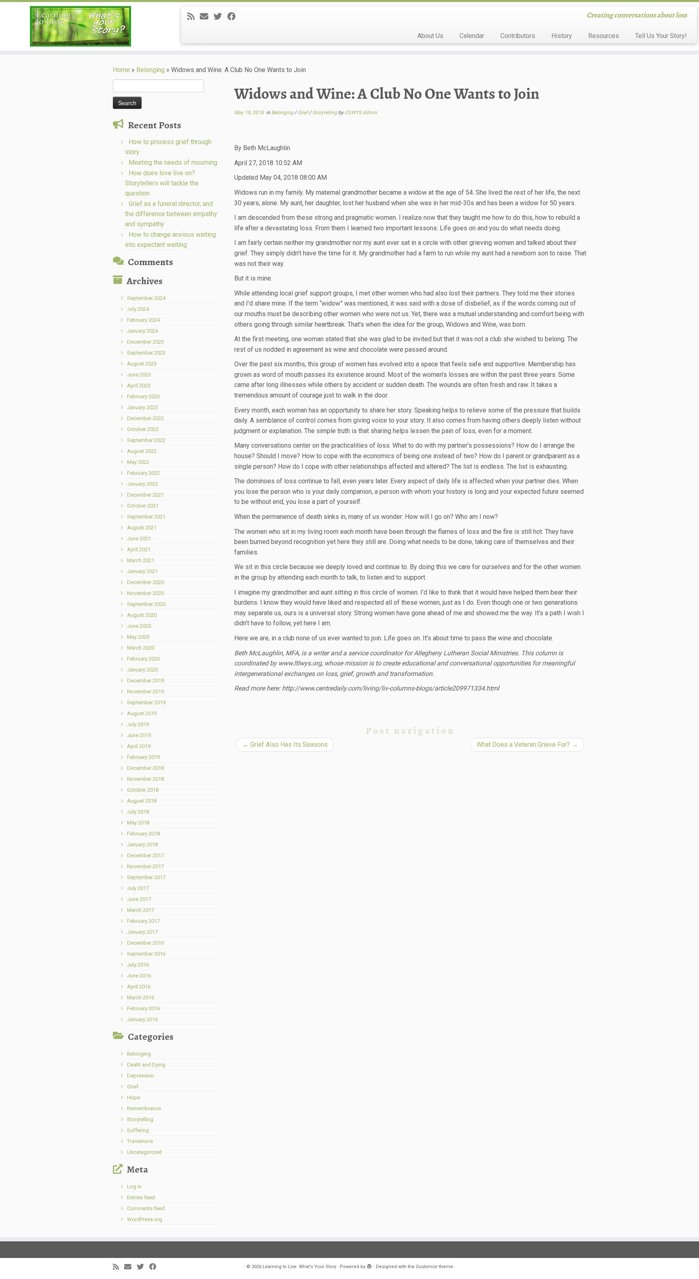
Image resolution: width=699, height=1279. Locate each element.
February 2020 (143, 659)
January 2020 (142, 670)
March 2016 (140, 997)
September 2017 (146, 877)
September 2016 (146, 954)
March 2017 (140, 910)
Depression (140, 1076)
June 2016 (139, 976)
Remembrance (144, 1108)
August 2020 (142, 615)
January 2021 (142, 571)
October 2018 (143, 790)
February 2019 (143, 757)
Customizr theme (434, 1266)
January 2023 (142, 407)
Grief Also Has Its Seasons (285, 744)
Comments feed (146, 1208)
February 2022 (143, 473)
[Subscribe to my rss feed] (193, 16)
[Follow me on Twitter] (220, 16)
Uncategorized (144, 1152)
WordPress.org (144, 1219)
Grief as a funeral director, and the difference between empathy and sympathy (171, 214)
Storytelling (140, 1119)
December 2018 (145, 768)
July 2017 (138, 888)
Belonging (150, 70)
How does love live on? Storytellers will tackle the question (162, 183)
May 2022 (138, 462)
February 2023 (143, 396)
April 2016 (138, 987)
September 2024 (146, 298)
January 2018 (142, 844)
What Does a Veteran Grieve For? (527, 744)
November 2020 (145, 593)
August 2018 (142, 801)
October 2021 (143, 506)
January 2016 (142, 1019)
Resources (603, 36)
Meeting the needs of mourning (173, 162)
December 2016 (145, 943)
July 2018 (138, 812)
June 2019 (139, 735)
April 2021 (138, 549)
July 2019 (138, 724)
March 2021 (140, 560)
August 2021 (142, 528)
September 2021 (146, 517)
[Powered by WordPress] (369, 1265)
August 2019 (142, 713)
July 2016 (138, 965)
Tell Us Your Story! (661, 36)
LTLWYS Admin (361, 112)
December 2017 (145, 855)
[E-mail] (207, 16)
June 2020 (139, 626)
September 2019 (146, 702)
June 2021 (139, 538)
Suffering (138, 1130)
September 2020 (146, 604)
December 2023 (145, 342)
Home (121, 70)
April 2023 (138, 385)
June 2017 (139, 899)
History (561, 36)
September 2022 (146, 440)
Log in (134, 1186)
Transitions (140, 1141)
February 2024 (143, 320)
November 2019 (145, 691)
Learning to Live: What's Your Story (299, 1266)
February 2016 (143, 1008)
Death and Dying (146, 1065)
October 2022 (143, 429)
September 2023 (146, 353)
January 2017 (142, 932)
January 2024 (142, 331)
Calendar (472, 36)
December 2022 (145, 418)
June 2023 (139, 375)
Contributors (517, 36)
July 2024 (138, 309)
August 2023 (142, 364)
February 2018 (143, 834)
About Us (430, 36)
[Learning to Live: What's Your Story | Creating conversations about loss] (80, 26)
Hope (133, 1097)
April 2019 (138, 746)
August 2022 (142, 451)
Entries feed (141, 1197)
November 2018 (145, 779)
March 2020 (140, 648)
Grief (132, 1087)
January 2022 (142, 484)
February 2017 (143, 921)
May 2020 (138, 637)
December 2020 (145, 582)
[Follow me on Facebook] (234, 16)
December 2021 (145, 495)
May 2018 (138, 823)
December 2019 (145, 681)
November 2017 (145, 866)
